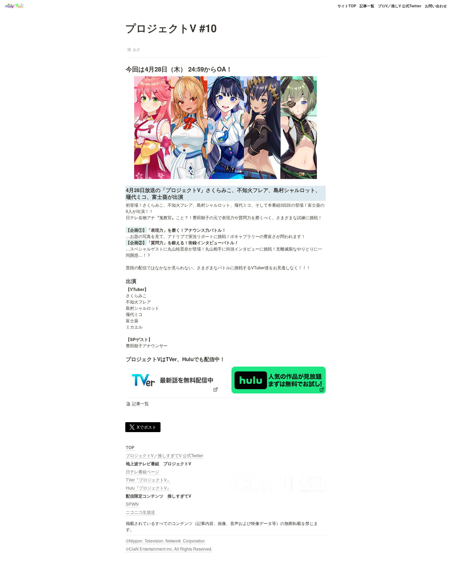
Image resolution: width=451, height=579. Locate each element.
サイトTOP (346, 5)
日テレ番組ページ (142, 472)
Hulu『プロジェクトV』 (148, 488)
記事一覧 (367, 5)
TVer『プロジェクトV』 (148, 480)
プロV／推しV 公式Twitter (399, 5)
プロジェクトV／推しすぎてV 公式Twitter (164, 455)
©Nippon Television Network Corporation (165, 541)
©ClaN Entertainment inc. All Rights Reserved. (169, 549)
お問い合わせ (436, 5)
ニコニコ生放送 (140, 512)
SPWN (132, 504)
